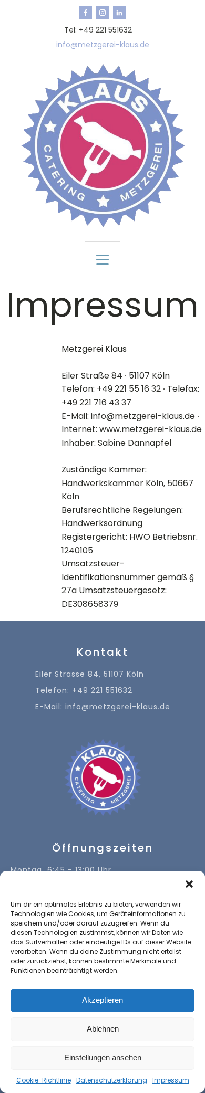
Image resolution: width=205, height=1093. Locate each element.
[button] (189, 884)
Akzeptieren (102, 999)
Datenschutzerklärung (111, 1080)
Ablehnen (103, 1028)
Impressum (170, 1080)
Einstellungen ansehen (102, 1057)
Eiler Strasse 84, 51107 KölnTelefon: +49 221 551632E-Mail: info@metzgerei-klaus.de (102, 690)
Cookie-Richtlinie (43, 1080)
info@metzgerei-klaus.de (102, 45)
